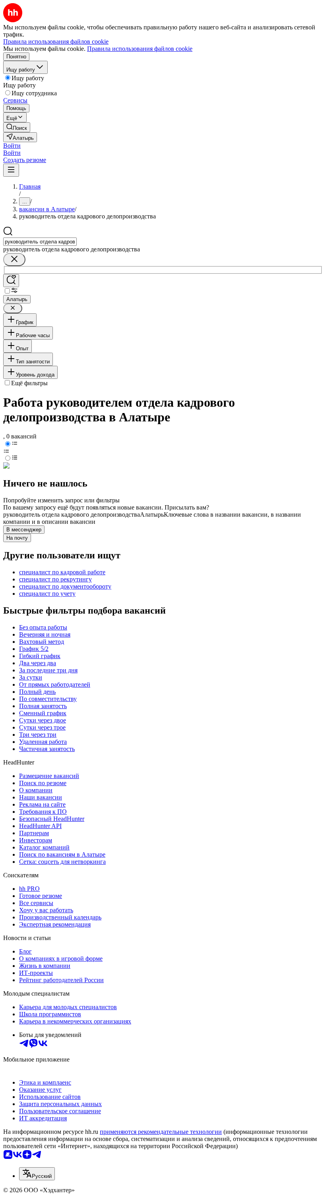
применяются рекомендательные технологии (161, 1131)
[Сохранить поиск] (11, 280)
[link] (16, 127)
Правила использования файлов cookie (139, 48)
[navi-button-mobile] (11, 170)
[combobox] (40, 241)
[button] (12, 145)
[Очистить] (14, 259)
